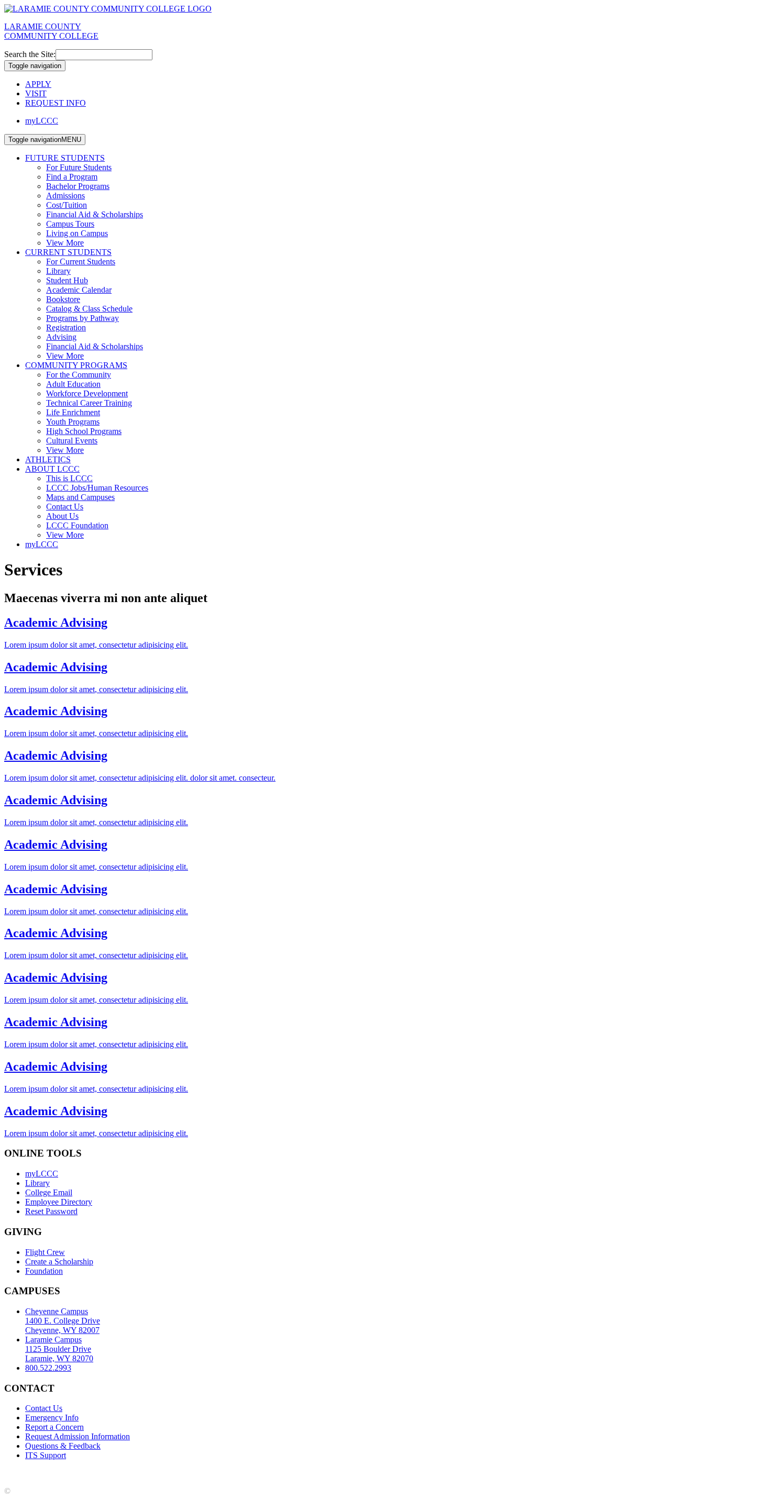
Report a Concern (54, 1427)
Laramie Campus (59, 1349)
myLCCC (41, 120)
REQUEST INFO (55, 102)
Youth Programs (73, 421)
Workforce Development (87, 393)
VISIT (36, 93)
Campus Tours (70, 223)
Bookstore (63, 299)
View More (65, 242)
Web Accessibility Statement (309, 1473)
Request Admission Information (77, 1436)
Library (58, 270)
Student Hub (67, 280)
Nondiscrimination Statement (208, 1473)
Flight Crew (45, 1252)
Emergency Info (52, 1417)
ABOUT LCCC (52, 468)
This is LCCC (69, 478)
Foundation (44, 1270)
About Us (62, 516)
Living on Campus (77, 233)
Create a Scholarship (59, 1261)
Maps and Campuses (80, 497)
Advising (61, 336)
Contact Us (64, 506)
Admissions (65, 195)
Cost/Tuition (66, 205)
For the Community (78, 374)
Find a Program (71, 176)
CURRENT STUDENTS (68, 252)
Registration (66, 327)
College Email (48, 1192)
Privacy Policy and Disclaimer (104, 1473)
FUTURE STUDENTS (65, 157)
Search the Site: (30, 54)
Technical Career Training (89, 402)
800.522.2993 (48, 1367)
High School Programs (84, 431)
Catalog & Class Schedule (89, 308)
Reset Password (51, 1211)
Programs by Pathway (82, 318)
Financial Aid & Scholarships (94, 214)
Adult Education (73, 384)
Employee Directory (58, 1201)
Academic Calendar (79, 289)
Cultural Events (71, 440)
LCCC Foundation (77, 525)
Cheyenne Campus (62, 1321)
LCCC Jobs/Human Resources (97, 487)
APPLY (38, 84)
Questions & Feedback (63, 1445)
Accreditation (26, 1473)
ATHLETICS (48, 459)
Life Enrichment (73, 412)
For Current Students (80, 261)
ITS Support (45, 1455)
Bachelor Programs (77, 186)
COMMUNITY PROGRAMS (76, 365)
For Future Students (79, 167)
